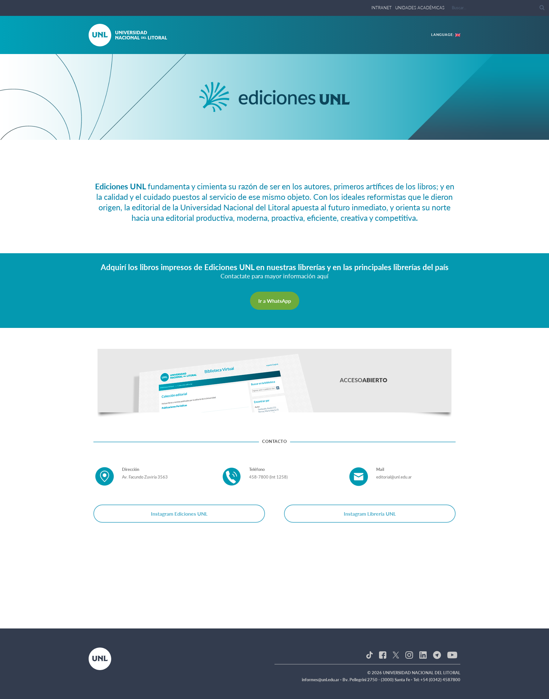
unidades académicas (419, 7)
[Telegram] (437, 654)
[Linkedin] (423, 654)
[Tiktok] (369, 654)
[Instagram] (409, 654)
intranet (381, 7)
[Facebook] (382, 654)
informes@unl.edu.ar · (322, 679)
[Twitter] (396, 654)
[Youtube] (452, 654)
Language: (443, 34)
